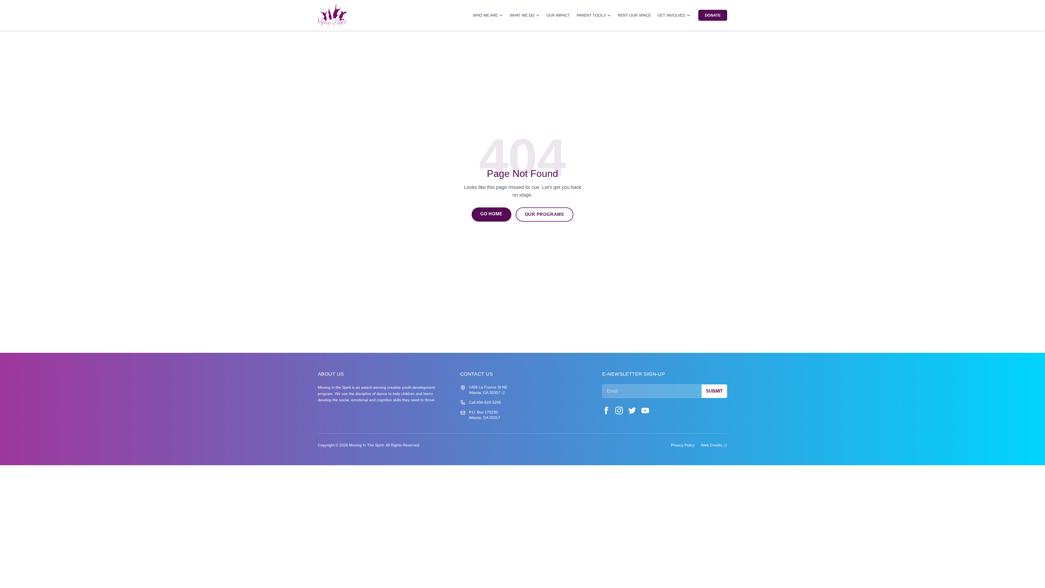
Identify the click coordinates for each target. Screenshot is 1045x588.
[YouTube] (645, 410)
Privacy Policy (682, 445)
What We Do (522, 15)
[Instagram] (619, 410)
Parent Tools (591, 15)
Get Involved (671, 15)
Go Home (491, 214)
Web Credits (714, 445)
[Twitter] (632, 410)
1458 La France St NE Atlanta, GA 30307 (488, 390)
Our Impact (558, 15)
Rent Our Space (634, 15)
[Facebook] (606, 410)
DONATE (713, 15)
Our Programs (544, 214)
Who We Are (485, 15)
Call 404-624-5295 (485, 402)
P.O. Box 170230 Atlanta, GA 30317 (484, 415)
